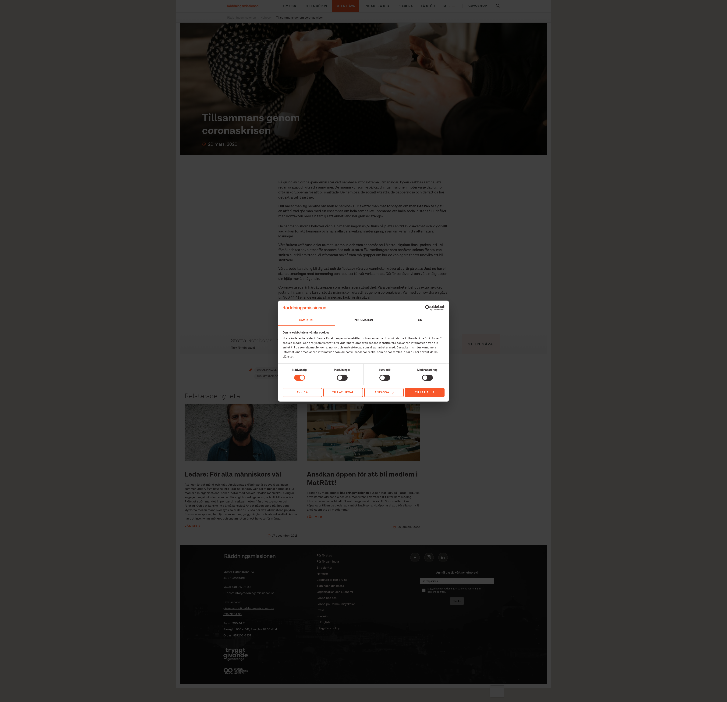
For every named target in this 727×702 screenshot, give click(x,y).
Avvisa (302, 392)
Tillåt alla (424, 392)
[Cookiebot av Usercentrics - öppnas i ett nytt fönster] (428, 308)
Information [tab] (363, 320)
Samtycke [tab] (306, 320)
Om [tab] (420, 320)
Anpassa (382, 392)
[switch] (342, 378)
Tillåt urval (343, 392)
